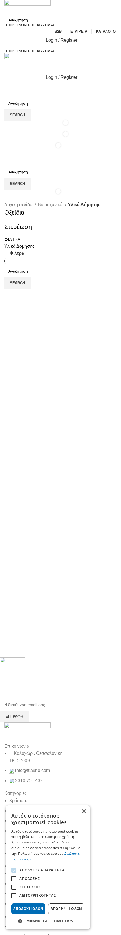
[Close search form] (7, 7)
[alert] (48, 867)
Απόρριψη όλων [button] (66, 908)
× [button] (84, 811)
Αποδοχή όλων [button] (28, 908)
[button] (47, 921)
